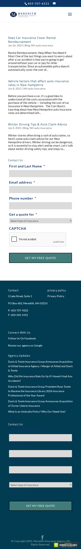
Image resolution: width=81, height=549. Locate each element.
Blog (27, 45)
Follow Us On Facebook (22, 338)
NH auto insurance (42, 45)
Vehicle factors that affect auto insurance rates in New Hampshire (38, 83)
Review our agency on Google (25, 345)
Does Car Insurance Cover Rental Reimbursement (32, 39)
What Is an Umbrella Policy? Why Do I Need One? (37, 411)
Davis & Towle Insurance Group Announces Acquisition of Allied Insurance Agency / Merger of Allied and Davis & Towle (40, 366)
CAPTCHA (17, 228)
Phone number (22, 198)
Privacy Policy (55, 296)
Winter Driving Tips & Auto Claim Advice (37, 124)
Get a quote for (23, 214)
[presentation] (37, 239)
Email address (22, 182)
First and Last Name (27, 166)
